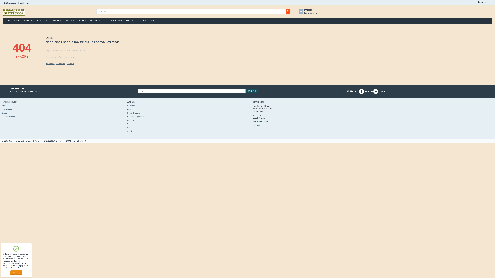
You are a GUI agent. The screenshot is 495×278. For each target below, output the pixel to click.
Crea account (7, 109)
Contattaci (131, 120)
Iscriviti (252, 90)
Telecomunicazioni (113, 21)
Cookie (130, 131)
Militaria (82, 21)
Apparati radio (12, 21)
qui (27, 268)
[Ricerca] (288, 11)
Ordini (4, 113)
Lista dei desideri (8, 116)
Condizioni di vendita (135, 109)
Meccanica (95, 21)
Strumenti (28, 21)
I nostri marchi (23, 3)
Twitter (382, 91)
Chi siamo (131, 106)
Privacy (130, 127)
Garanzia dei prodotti (135, 116)
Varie (152, 21)
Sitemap (130, 124)
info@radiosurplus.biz (261, 121)
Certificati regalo (10, 3)
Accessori (42, 21)
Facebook (369, 91)
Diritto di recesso (133, 113)
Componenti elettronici (62, 21)
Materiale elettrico (136, 21)
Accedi (4, 106)
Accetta (16, 272)
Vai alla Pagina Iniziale (55, 63)
